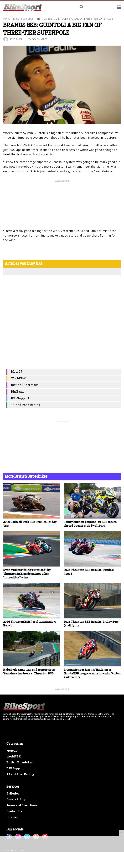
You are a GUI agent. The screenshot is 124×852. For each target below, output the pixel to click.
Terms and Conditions (21, 805)
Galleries (12, 793)
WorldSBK (18, 378)
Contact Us (14, 811)
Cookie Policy (16, 799)
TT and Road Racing (25, 405)
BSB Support (20, 398)
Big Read (17, 391)
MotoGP (16, 371)
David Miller (15, 39)
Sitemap (12, 817)
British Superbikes (23, 18)
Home (6, 18)
